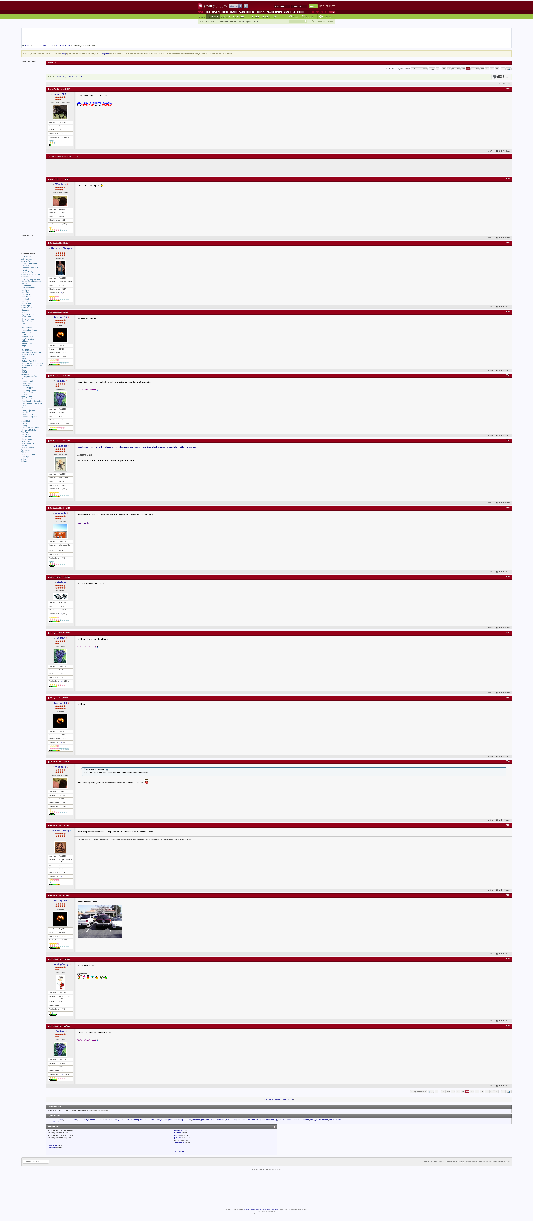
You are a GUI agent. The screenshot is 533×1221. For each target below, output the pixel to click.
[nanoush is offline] (60, 531)
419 (453, 69)
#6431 (508, 761)
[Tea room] (313, 12)
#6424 (508, 312)
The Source (26, 437)
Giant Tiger (25, 306)
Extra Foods (26, 286)
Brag (296, 16)
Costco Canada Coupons (31, 281)
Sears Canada (27, 414)
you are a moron (321, 1120)
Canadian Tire (26, 277)
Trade (329, 16)
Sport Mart (25, 421)
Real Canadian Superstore (31, 401)
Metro (23, 359)
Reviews (278, 12)
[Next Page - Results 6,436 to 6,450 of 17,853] (503, 68)
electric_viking (60, 830)
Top (274, 16)
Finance (270, 12)
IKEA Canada (26, 328)
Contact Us (428, 1162)
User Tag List (52, 62)
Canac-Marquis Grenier (30, 274)
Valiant (60, 380)
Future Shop (26, 303)
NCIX (23, 370)
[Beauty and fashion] (317, 12)
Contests (261, 12)
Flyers (242, 12)
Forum (213, 16)
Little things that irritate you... (70, 76)
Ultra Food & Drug (28, 443)
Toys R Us (25, 441)
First (433, 69)
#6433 (508, 895)
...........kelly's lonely (86, 1120)
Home (208, 12)
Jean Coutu (26, 332)
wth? (312, 1120)
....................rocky (55, 1120)
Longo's (24, 346)
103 (62, 424)
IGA (23, 326)
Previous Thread (273, 1100)
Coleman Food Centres (30, 279)
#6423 (508, 243)
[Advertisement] (99, 167)
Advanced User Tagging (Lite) (252, 1209)
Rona (23, 408)
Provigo (24, 394)
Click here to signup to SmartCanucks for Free (63, 156)
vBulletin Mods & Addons (270, 1209)
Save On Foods (27, 412)
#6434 (508, 959)
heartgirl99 (60, 317)
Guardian (25, 310)
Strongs (24, 426)
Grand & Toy (26, 308)
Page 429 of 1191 (420, 69)
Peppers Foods (27, 381)
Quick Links (251, 21)
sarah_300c (60, 94)
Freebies (251, 12)
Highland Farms (27, 314)
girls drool (196, 1120)
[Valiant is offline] (60, 399)
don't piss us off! (184, 1120)
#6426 (508, 440)
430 (472, 69)
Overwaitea (25, 374)
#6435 (508, 1026)
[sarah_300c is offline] (60, 112)
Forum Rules (178, 1151)
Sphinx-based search (273, 1213)
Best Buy (25, 266)
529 (492, 69)
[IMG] (176, 1135)
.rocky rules (119, 1120)
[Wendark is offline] (60, 201)
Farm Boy (25, 292)
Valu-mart (25, 452)
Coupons (233, 12)
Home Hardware (27, 319)
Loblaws (24, 341)
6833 (502, 77)
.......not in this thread (104, 1120)
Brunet (24, 270)
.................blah (70, 1120)
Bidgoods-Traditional (29, 268)
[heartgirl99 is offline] (60, 335)
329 (443, 69)
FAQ (201, 21)
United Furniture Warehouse (27, 449)
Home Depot (26, 317)
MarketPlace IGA (28, 354)
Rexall (23, 405)
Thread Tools (503, 84)
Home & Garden (297, 12)
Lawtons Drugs (27, 337)
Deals (214, 12)
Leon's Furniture (27, 339)
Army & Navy (26, 261)
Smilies (177, 1133)
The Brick (25, 434)
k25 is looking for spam (235, 1120)
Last (507, 69)
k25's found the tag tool (255, 1120)
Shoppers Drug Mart (29, 417)
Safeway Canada (28, 410)
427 (458, 69)
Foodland (25, 299)
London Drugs (26, 343)
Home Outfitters (27, 321)
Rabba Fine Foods (28, 399)
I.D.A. (23, 323)
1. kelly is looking (132, 1120)
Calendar (210, 21)
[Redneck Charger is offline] (60, 268)
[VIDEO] (177, 1138)
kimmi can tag (271, 1120)
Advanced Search (324, 21)
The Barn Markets (28, 430)
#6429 (508, 632)
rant (279, 1120)
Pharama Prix (26, 383)
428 (463, 69)
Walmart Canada (28, 454)
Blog (202, 16)
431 (477, 69)
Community (222, 21)
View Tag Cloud (54, 1122)
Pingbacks (52, 1145)
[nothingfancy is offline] (60, 982)
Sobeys (24, 419)
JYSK (23, 334)
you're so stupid (335, 1120)
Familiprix (25, 290)
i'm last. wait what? (217, 1120)
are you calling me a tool (167, 1120)
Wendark (60, 184)
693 (62, 137)
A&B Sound (26, 257)
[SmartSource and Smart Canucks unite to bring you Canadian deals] (32, 242)
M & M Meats (26, 350)
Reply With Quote (504, 151)
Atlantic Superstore (29, 263)
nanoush (60, 513)
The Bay (24, 432)
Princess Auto (27, 392)
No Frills (24, 372)
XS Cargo (25, 457)
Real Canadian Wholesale (31, 403)
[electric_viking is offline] (60, 847)
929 (496, 69)
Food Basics (26, 297)
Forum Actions (236, 21)
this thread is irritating (291, 1120)
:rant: (142, 1120)
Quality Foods (27, 397)
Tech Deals (223, 12)
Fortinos (24, 301)
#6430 (508, 697)
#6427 (508, 508)
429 (467, 69)
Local (311, 16)
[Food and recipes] (322, 12)
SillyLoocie (60, 445)
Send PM (490, 151)
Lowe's (24, 348)
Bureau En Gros (27, 272)
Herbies (24, 312)
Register (330, 6)
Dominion (25, 283)
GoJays (61, 582)
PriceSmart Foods (28, 390)
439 (482, 69)
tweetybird (305, 1120)
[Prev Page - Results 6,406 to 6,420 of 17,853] (437, 68)
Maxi (23, 357)
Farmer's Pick (26, 294)
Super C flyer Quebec (30, 428)
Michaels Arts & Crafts (30, 361)
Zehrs (23, 459)
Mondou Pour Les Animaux (32, 363)
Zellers (24, 461)
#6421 (508, 89)
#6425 (508, 375)
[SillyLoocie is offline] (60, 464)
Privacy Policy (502, 1162)
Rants (286, 12)
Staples (24, 423)
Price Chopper (27, 388)
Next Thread (287, 1100)
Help (321, 6)
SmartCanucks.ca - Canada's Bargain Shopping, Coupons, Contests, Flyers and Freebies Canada (465, 1162)
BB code (178, 1130)
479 (487, 69)
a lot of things (150, 1120)
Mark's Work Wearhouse (31, 352)
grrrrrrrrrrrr (205, 1120)
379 (448, 69)
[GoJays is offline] (60, 596)
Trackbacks (179, 1143)
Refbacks (52, 1148)
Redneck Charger (61, 248)
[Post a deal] (332, 12)
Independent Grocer (29, 330)
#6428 (508, 577)
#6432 (508, 825)
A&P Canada (26, 259)
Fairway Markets (28, 288)
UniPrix (24, 446)
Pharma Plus (26, 385)
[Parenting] (325, 12)
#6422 (508, 179)
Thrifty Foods (26, 439)
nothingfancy (60, 964)
